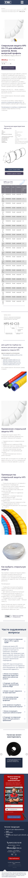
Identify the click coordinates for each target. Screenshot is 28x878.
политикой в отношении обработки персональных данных (13, 813)
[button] (14, 858)
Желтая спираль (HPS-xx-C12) (11, 361)
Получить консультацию (14, 817)
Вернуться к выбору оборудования (18, 616)
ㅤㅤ (15, 848)
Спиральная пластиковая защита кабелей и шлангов (13, 10)
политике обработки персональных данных (9, 876)
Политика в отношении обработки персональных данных (14, 866)
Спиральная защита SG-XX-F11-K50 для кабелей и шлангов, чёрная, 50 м (14, 760)
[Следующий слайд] (24, 29)
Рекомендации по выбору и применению (13, 107)
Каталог (3, 8)
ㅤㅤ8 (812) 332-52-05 (15, 843)
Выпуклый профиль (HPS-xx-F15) (12, 355)
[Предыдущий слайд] (3, 29)
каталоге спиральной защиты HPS (11, 102)
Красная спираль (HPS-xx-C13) (12, 363)
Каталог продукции (12, 827)
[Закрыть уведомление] (27, 872)
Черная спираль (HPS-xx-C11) (11, 359)
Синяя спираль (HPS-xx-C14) (11, 364)
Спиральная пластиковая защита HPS (9, 11)
